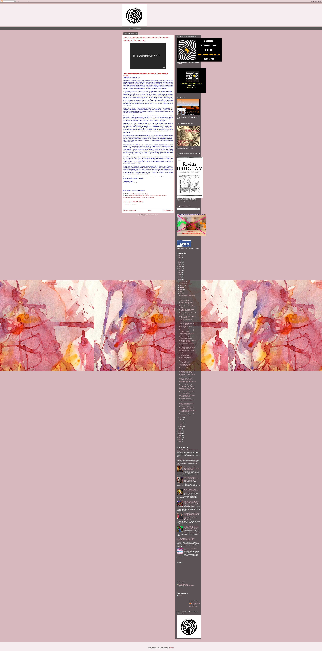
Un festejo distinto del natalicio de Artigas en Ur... (187, 317)
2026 (179, 255)
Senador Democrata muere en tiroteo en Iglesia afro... (186, 334)
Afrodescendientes (144, 195)
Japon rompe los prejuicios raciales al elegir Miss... (185, 378)
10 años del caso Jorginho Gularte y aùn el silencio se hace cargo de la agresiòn (191, 468)
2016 (179, 277)
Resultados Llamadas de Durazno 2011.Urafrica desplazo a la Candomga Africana (191, 491)
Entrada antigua (168, 210)
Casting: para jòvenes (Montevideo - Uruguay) (188, 459)
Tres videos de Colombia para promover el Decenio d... (186, 407)
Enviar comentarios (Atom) (151, 214)
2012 (179, 433)
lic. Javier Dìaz (145, 197)
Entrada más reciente (129, 210)
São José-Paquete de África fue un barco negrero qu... (187, 396)
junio (181, 293)
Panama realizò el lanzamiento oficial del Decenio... (186, 414)
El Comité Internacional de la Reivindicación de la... (186, 303)
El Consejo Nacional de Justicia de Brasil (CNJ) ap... (187, 348)
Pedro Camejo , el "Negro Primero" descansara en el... (186, 327)
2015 (179, 279)
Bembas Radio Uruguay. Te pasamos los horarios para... (186, 385)
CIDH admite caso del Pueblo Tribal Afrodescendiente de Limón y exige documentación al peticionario (185, 539)
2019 (179, 270)
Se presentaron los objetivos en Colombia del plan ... (187, 299)
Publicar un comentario (131, 204)
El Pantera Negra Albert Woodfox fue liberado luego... (187, 354)
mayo (181, 417)
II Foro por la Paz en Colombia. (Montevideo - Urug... (187, 389)
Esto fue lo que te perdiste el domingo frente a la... (186, 404)
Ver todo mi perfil (193, 606)
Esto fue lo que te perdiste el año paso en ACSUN (187, 358)
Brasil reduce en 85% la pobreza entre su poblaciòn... (187, 392)
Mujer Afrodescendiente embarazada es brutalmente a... (186, 400)
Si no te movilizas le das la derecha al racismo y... (186, 337)
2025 (179, 257)
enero (181, 426)
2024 (179, 260)
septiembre (182, 287)
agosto (181, 289)
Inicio (149, 210)
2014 (179, 429)
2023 (179, 262)
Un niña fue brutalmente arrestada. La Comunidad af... (187, 372)
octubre (182, 285)
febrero (181, 424)
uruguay (152, 197)
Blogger (172, 647)
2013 (179, 431)
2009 (179, 439)
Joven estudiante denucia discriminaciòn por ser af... (186, 320)
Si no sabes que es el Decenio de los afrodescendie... (187, 411)
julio (181, 291)
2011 (179, 435)
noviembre (182, 283)
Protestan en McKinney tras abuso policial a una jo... (186, 368)
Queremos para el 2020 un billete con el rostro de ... (187, 324)
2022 (179, 264)
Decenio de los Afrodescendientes (158, 195)
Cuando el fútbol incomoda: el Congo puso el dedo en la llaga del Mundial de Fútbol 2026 (191, 528)
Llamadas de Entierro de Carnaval (186, 585)
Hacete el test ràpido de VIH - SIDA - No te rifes (191, 549)
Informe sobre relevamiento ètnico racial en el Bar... (187, 382)
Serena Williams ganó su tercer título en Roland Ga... (187, 365)
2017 (179, 275)
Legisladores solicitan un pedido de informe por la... (187, 375)
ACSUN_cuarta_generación (195, 604)
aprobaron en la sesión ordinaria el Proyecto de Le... (187, 351)
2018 (179, 272)
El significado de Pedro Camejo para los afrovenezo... (187, 296)
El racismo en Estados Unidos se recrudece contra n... (187, 341)
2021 (179, 266)
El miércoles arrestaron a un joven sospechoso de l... (187, 330)
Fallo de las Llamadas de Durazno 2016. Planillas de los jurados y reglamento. (191, 479)
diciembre (182, 281)
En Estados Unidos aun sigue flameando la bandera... (186, 310)
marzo (181, 422)
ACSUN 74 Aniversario (134, 195)
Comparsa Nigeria (183, 584)
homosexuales (137, 197)
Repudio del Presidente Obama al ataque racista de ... (187, 313)
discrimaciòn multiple (128, 197)
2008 (179, 441)
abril (181, 419)
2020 (179, 268)
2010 (179, 437)
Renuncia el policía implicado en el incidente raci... (187, 361)
